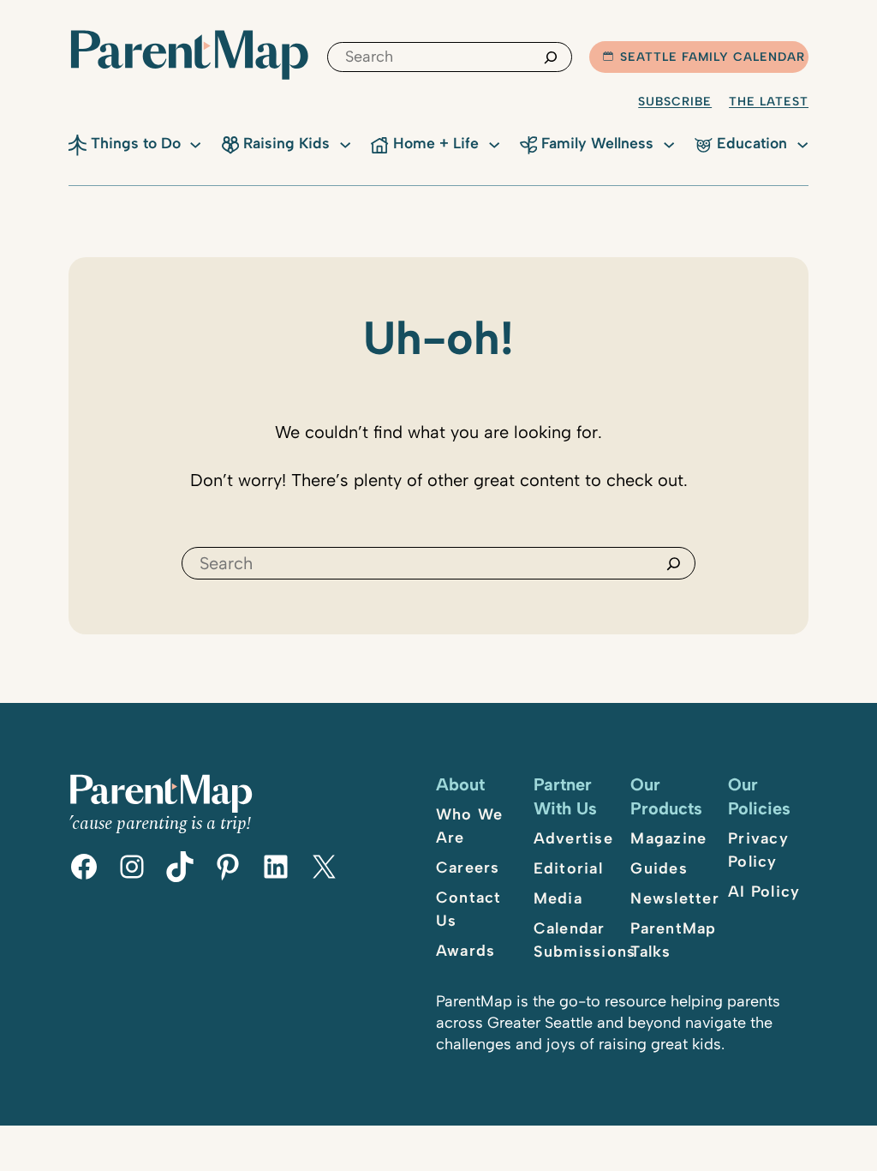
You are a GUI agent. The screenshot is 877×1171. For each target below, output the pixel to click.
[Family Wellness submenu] (669, 143)
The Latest (768, 101)
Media (558, 898)
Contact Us (469, 909)
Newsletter (674, 898)
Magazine (668, 838)
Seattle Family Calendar (712, 57)
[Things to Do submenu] (195, 143)
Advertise (573, 838)
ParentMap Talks (673, 940)
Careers (468, 867)
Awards (466, 950)
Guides (659, 868)
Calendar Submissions (585, 940)
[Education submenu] (802, 143)
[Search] (550, 57)
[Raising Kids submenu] (345, 143)
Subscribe (675, 101)
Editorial (568, 868)
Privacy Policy (758, 850)
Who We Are (470, 826)
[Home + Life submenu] (494, 143)
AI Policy (764, 891)
